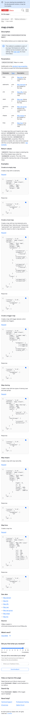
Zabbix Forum (20, 705)
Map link (5, 601)
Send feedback (15, 669)
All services (4, 705)
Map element (7, 598)
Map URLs (20, 92)
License (9, 713)
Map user (20, 99)
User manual (5, 19)
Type (13, 73)
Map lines (20, 123)
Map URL (6, 604)
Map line (5, 617)
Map (2, 21)
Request (3, 174)
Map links (20, 77)
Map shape (6, 613)
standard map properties (19, 66)
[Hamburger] (27, 10)
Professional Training (22, 702)
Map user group (22, 106)
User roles (17, 52)
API (12, 19)
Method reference (20, 19)
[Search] (23, 10)
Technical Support (6, 702)
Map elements (21, 84)
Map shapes (20, 115)
